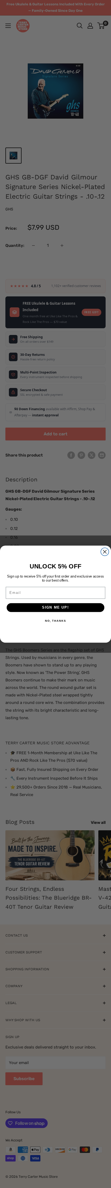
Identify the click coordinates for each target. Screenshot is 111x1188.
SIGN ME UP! (55, 607)
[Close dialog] (105, 552)
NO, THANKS (55, 620)
